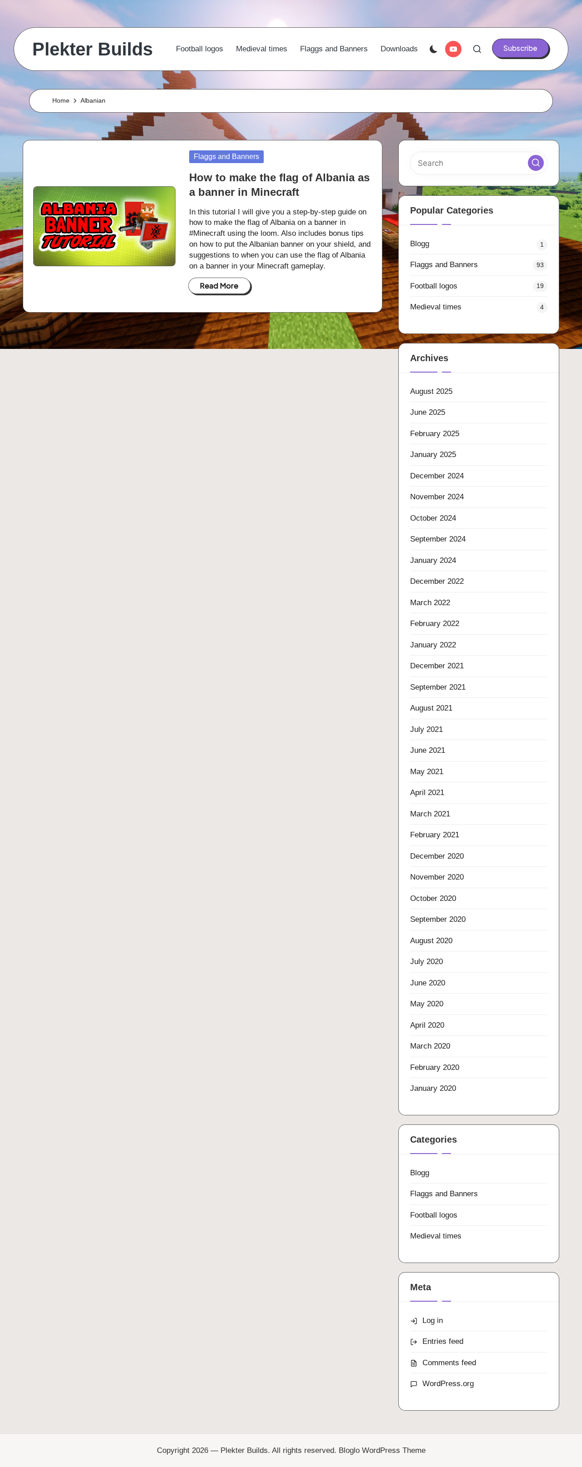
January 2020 (433, 1088)
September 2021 (438, 687)
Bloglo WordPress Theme (382, 1450)
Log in (432, 1320)
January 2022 (433, 645)
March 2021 (430, 814)
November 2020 (437, 877)
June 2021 (427, 750)
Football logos (433, 286)
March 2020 (430, 1046)
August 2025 (431, 391)
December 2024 (437, 476)
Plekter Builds (92, 49)
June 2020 (427, 983)
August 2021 (431, 708)
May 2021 (426, 771)
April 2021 (427, 792)
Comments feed (449, 1362)
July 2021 (426, 729)
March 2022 (430, 602)
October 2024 (433, 518)
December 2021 (437, 665)
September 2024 (438, 539)
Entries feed (442, 1341)
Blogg (419, 243)
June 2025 (427, 412)
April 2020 (427, 1025)
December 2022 (437, 581)
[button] (520, 48)
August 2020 (431, 940)
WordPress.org (448, 1383)
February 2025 (434, 433)
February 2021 (434, 834)
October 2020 (433, 898)
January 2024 (433, 560)
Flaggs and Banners (226, 156)
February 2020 (434, 1067)
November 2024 (437, 496)
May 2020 (426, 1004)
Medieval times (436, 307)
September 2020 (438, 919)
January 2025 (433, 454)
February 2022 (434, 623)
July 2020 (426, 961)
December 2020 (437, 856)
